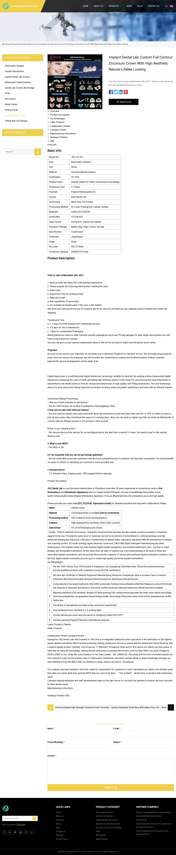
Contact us (154, 6)
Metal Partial (11, 104)
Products (114, 6)
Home (85, 6)
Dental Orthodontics (14, 71)
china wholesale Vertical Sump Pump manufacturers (152, 832)
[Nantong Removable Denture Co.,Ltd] (16, 808)
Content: (51, 756)
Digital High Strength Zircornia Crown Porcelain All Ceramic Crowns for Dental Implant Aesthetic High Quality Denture (87, 707)
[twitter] (15, 832)
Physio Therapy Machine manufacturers (153, 812)
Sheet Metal (141, 820)
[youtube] (21, 832)
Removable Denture (14, 66)
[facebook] (4, 832)
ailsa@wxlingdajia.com (109, 852)
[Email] (34, 818)
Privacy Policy (62, 839)
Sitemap (59, 835)
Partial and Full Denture (16, 121)
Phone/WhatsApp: (56, 742)
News (129, 6)
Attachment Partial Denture (18, 82)
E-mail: (116, 728)
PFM (7, 93)
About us (98, 6)
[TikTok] (32, 832)
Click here (21, 824)
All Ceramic (10, 99)
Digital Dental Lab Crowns (17, 77)
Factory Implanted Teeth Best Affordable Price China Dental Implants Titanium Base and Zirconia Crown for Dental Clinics (136, 707)
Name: (50, 728)
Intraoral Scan (11, 110)
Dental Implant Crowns (30, 44)
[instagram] (26, 832)
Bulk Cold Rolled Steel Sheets (148, 816)
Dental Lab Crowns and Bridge (19, 88)
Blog (140, 6)
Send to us (125, 102)
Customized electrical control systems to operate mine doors (153, 825)
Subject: (117, 742)
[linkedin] (10, 832)
